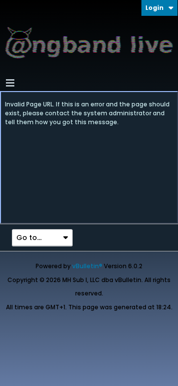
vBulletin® (87, 266)
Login (154, 7)
